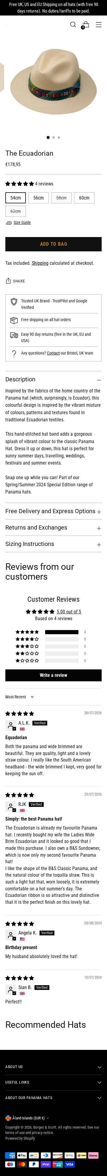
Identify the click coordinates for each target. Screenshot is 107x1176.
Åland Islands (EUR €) (28, 1118)
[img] (19, 714)
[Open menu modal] (98, 24)
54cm (15, 198)
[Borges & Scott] (8, 24)
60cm (84, 198)
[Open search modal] (73, 24)
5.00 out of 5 (69, 612)
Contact (53, 353)
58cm (61, 198)
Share (19, 281)
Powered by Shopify (20, 1138)
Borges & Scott (44, 1127)
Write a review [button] (53, 675)
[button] (20, 184)
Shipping (40, 263)
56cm (38, 198)
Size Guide (22, 222)
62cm (15, 211)
